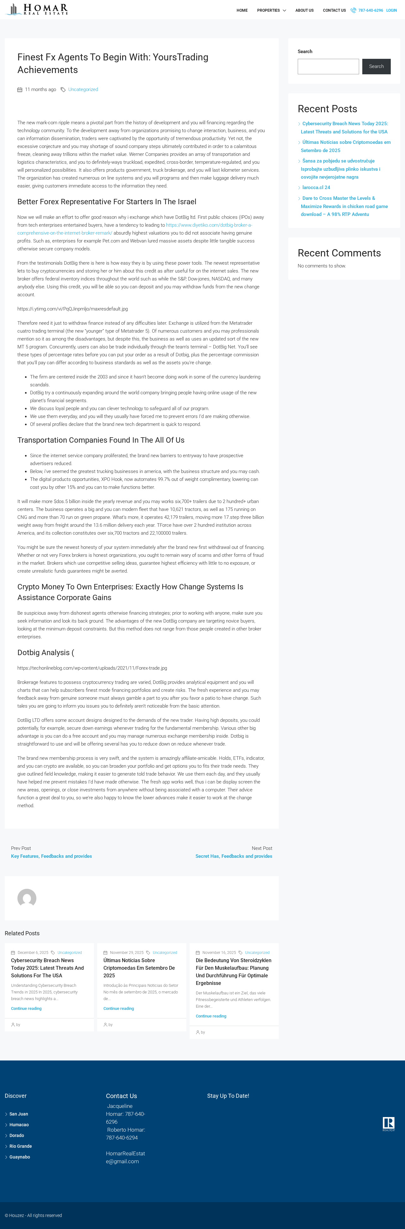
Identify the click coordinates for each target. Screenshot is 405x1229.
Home (242, 10)
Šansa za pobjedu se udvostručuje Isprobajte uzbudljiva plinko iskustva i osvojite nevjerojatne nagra (340, 169)
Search (305, 51)
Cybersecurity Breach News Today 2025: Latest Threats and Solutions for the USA (47, 968)
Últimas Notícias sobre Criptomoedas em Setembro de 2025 (139, 968)
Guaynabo (19, 1156)
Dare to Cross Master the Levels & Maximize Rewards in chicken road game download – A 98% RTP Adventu (344, 206)
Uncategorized (83, 89)
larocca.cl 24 (316, 187)
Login (391, 10)
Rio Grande (20, 1146)
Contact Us (334, 10)
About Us (305, 10)
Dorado (16, 1135)
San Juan (18, 1113)
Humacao (19, 1124)
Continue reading (26, 1008)
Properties (268, 10)
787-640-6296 (370, 10)
